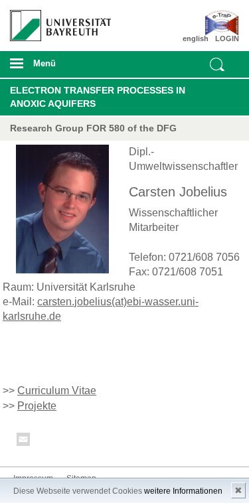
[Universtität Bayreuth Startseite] (56, 20)
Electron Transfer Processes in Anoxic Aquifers (97, 97)
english (195, 38)
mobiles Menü (55, 68)
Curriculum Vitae (56, 390)
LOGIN (227, 38)
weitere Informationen (183, 491)
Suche (217, 64)
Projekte (36, 405)
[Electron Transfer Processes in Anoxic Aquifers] (220, 23)
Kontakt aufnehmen (24, 442)
